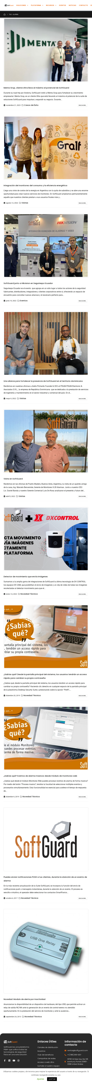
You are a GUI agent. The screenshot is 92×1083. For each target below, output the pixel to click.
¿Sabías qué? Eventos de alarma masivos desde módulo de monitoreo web (40, 776)
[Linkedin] (9, 1060)
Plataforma (36, 5)
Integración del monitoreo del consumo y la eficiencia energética (35, 185)
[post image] (46, 50)
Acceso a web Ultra (45, 1062)
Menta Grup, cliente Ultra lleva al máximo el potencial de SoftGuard (36, 87)
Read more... (82, 105)
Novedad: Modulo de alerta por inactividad (24, 999)
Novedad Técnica (29, 594)
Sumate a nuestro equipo (48, 1066)
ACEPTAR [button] (52, 1079)
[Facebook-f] (5, 1060)
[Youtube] (14, 1060)
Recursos (50, 5)
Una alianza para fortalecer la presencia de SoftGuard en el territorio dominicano (43, 381)
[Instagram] (18, 1060)
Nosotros (41, 1051)
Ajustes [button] (40, 1079)
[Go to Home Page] (5, 14)
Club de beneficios (45, 1055)
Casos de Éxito (31, 105)
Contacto (83, 5)
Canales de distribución (47, 1047)
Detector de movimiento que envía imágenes (26, 576)
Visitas (25, 202)
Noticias (72, 5)
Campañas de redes (46, 1058)
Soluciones (21, 5)
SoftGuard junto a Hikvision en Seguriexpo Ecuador (28, 283)
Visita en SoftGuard (13, 478)
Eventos (62, 5)
